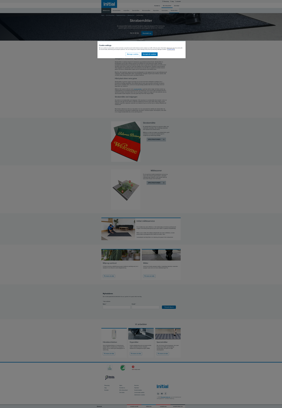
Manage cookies (133, 54)
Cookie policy (171, 49)
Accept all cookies (149, 54)
